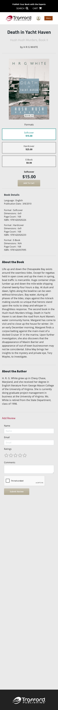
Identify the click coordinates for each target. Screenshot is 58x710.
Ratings (8, 448)
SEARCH (20, 8)
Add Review (8, 418)
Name (7, 425)
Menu (48, 18)
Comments (9, 462)
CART (35, 8)
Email (7, 437)
